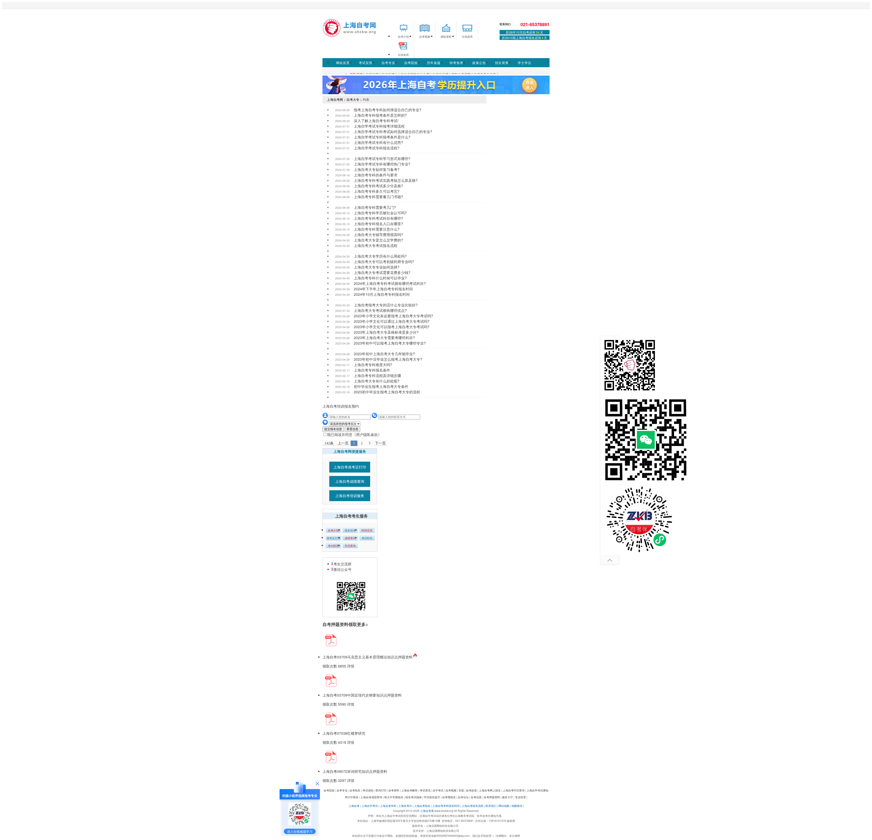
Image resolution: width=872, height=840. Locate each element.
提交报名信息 (333, 429)
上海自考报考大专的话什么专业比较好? (386, 305)
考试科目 (367, 538)
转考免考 (456, 62)
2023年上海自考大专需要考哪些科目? (384, 337)
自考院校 (411, 62)
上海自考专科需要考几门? (375, 207)
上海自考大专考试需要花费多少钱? (382, 272)
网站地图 (503, 806)
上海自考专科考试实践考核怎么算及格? (386, 180)
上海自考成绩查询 (349, 481)
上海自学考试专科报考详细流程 (379, 126)
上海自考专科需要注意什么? (376, 229)
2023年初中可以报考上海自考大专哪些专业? (390, 343)
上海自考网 (335, 99)
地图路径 (517, 806)
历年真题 (434, 62)
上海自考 (354, 806)
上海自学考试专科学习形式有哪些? (382, 158)
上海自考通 (427, 811)
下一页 (380, 443)
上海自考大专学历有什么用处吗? (380, 256)
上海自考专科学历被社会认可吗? (380, 212)
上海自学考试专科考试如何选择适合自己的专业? (393, 131)
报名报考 (350, 530)
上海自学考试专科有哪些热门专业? (382, 164)
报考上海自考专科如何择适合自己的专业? (387, 109)
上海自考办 (405, 806)
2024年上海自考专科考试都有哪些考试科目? (390, 283)
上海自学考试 (370, 806)
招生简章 (502, 62)
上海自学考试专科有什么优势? (378, 142)
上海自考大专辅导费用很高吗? (378, 234)
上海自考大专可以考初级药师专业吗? (384, 261)
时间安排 (367, 530)
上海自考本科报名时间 (446, 806)
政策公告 (479, 62)
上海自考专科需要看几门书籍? (378, 196)
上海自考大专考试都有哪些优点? (380, 310)
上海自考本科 (388, 806)
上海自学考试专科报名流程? (376, 147)
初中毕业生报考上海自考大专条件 (381, 386)
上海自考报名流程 (472, 806)
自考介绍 (333, 530)
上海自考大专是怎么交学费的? (378, 240)
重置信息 (352, 429)
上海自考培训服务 (349, 495)
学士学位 (524, 62)
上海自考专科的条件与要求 (375, 174)
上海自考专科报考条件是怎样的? (380, 115)
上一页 (343, 443)
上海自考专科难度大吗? (373, 364)
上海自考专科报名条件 (372, 370)
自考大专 (353, 99)
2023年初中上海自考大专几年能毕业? (384, 353)
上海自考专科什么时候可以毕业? (380, 278)
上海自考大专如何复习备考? (376, 169)
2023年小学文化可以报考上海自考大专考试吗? (391, 326)
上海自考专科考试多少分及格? (378, 185)
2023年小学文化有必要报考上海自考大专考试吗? (393, 315)
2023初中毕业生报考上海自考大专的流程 (387, 391)
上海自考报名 (422, 806)
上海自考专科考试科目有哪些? (378, 218)
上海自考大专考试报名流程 (375, 245)
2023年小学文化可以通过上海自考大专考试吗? (391, 321)
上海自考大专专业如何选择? (376, 267)
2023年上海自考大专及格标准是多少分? (386, 332)
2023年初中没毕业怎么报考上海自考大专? (388, 359)
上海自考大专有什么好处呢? (376, 381)
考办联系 (333, 545)
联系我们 (491, 806)
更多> (362, 624)
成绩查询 (350, 538)
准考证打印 (333, 538)
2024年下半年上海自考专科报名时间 (383, 288)
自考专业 (388, 62)
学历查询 (350, 545)
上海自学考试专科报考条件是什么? (382, 137)
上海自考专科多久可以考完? (376, 191)
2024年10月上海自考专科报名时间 (382, 294)
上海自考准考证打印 (349, 467)
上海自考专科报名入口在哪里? (378, 223)
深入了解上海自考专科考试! (376, 120)
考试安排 (365, 62)
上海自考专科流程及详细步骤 (377, 375)
